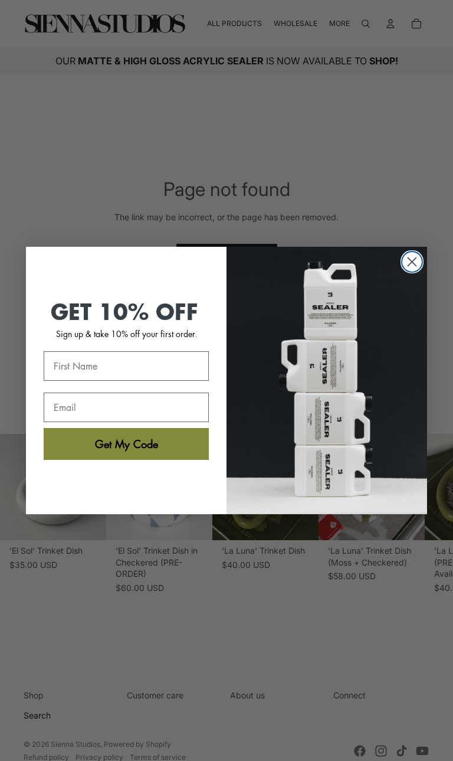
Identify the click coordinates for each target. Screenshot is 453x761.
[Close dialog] (412, 262)
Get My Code (126, 444)
